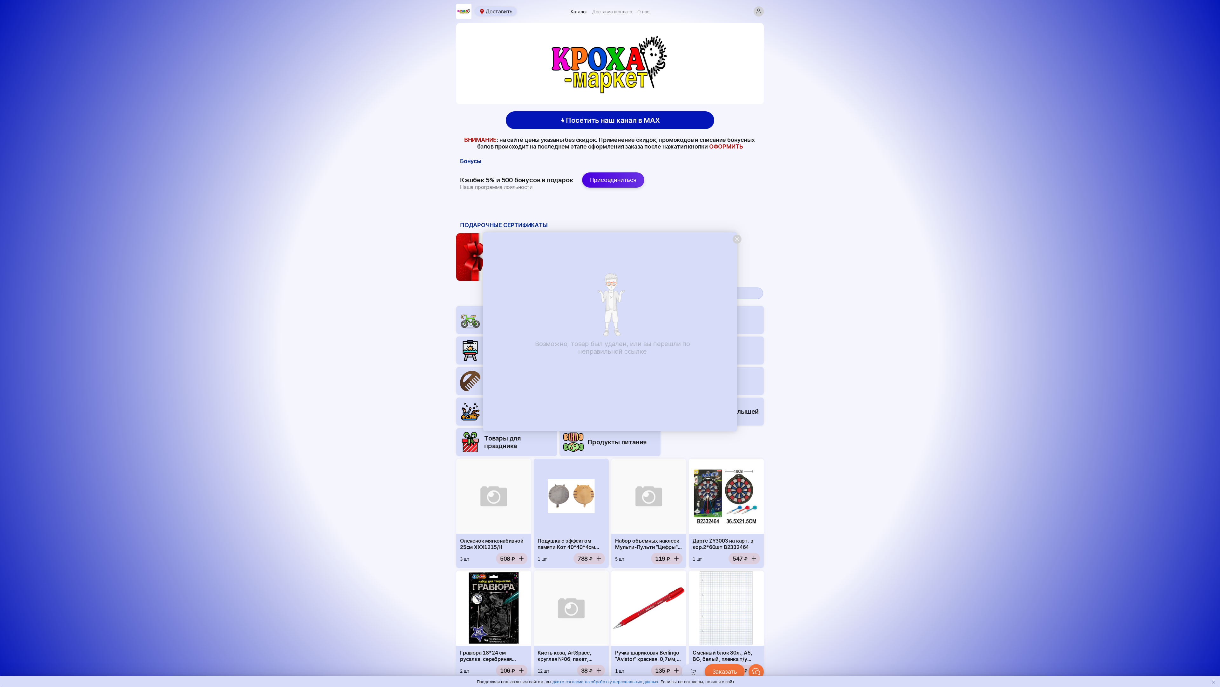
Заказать (724, 671)
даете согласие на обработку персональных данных (605, 681)
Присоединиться (613, 180)
